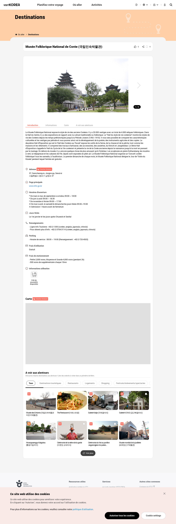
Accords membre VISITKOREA (113, 487)
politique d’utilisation (83, 509)
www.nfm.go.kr (35, 186)
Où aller (21, 34)
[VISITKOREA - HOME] (12, 4)
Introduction (32, 125)
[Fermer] (164, 493)
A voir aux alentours (84, 125)
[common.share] (143, 46)
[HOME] (16, 34)
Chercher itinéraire (45, 169)
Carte (66, 125)
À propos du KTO (145, 487)
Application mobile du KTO (78, 487)
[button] (139, 85)
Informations (51, 125)
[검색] (171, 4)
